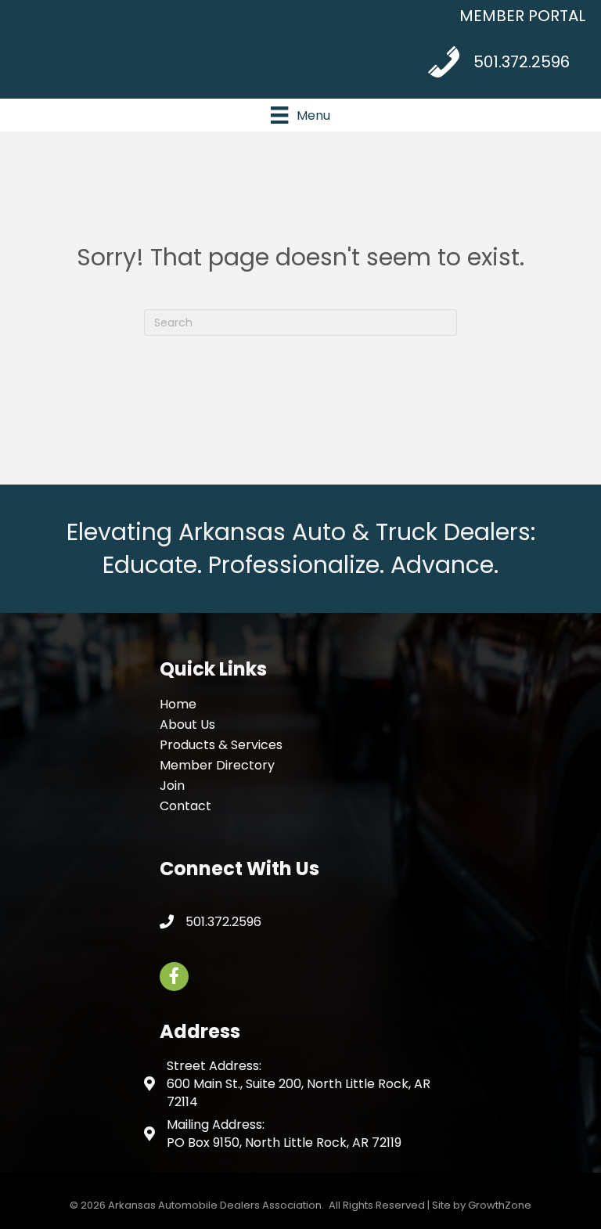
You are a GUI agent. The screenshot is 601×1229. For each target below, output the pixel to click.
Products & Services (221, 745)
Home (178, 704)
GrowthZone (499, 1205)
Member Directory (217, 765)
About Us (187, 724)
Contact (185, 806)
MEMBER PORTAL (522, 16)
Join (172, 786)
